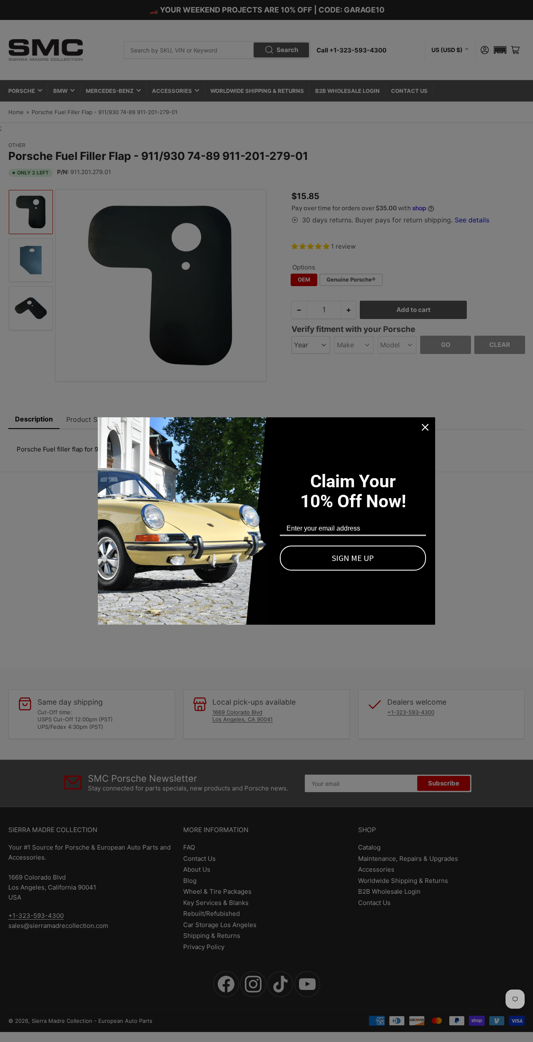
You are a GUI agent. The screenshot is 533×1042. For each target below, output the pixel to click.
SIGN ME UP (353, 558)
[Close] (425, 427)
